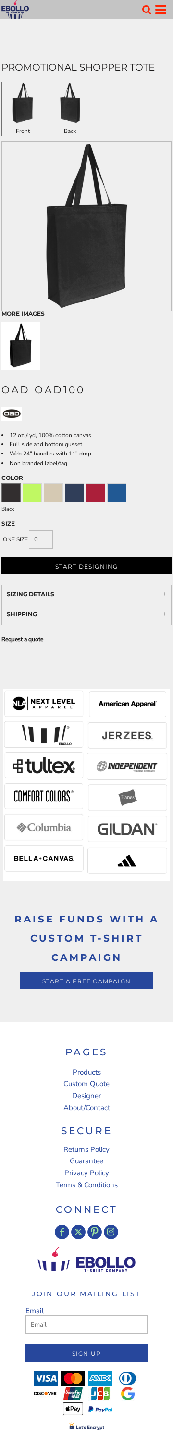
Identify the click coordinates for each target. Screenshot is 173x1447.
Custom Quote (86, 1083)
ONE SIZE (15, 539)
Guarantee (86, 1161)
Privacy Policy (86, 1173)
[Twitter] (78, 1232)
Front (23, 131)
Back (70, 131)
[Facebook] (62, 1232)
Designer (86, 1095)
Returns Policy (86, 1149)
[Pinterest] (94, 1232)
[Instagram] (111, 1232)
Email (34, 1310)
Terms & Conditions (87, 1185)
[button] (146, 9)
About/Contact (86, 1107)
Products (87, 1072)
